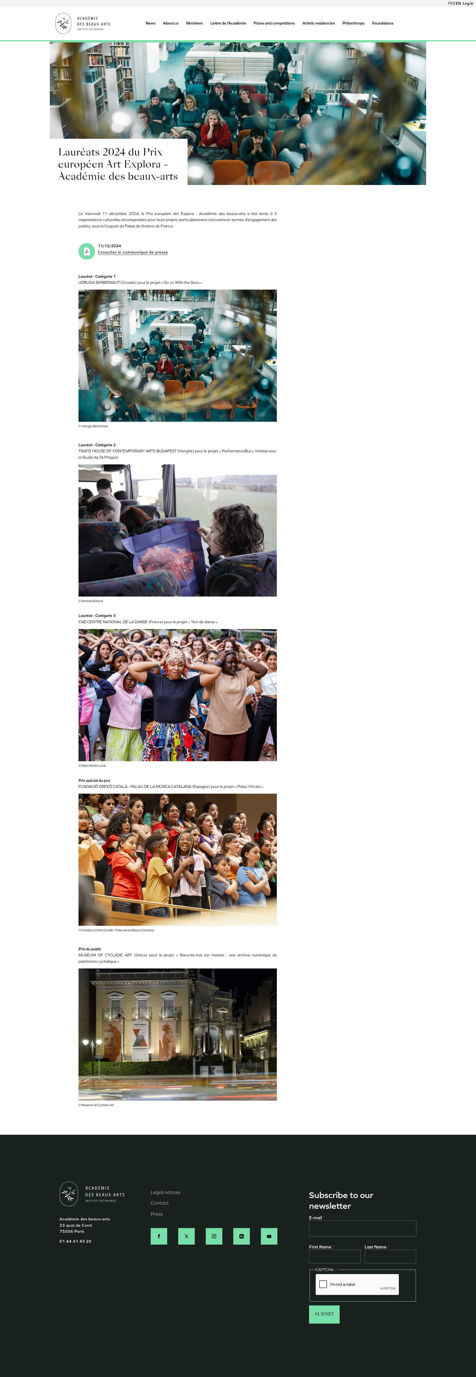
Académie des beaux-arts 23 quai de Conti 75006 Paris (85, 1225)
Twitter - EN (186, 1236)
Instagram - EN (214, 1236)
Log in (468, 3)
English (458, 3)
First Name (320, 1247)
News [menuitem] (150, 23)
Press (157, 1214)
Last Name (375, 1247)
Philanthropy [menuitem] (353, 23)
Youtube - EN (269, 1236)
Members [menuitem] (194, 23)
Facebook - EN (159, 1236)
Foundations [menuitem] (382, 23)
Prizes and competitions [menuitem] (274, 23)
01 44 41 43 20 (75, 1241)
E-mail (315, 1217)
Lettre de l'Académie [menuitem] (228, 23)
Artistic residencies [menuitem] (318, 23)
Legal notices (165, 1192)
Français (450, 3)
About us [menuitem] (170, 23)
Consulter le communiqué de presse (133, 252)
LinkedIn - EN (241, 1236)
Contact (160, 1203)
